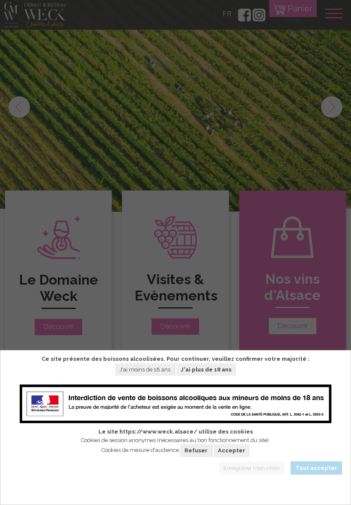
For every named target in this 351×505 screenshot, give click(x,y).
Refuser (196, 450)
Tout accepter (316, 468)
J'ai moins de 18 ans (144, 369)
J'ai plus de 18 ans (206, 369)
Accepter (231, 450)
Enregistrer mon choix (251, 468)
